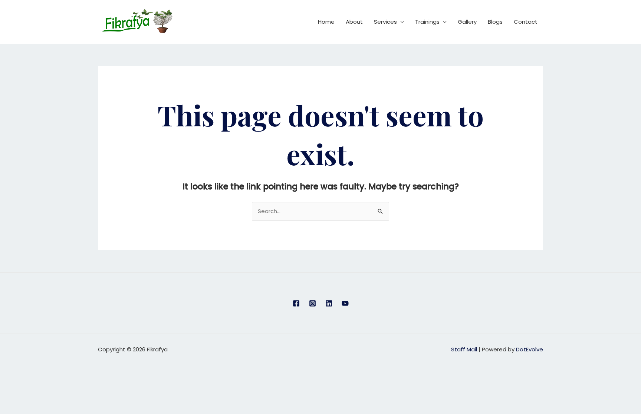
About (354, 22)
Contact (526, 22)
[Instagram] (312, 303)
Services (385, 22)
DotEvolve (529, 349)
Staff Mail (464, 349)
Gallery (467, 22)
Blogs (495, 22)
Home (326, 22)
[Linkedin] (328, 303)
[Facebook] (296, 303)
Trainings (427, 22)
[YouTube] (345, 303)
